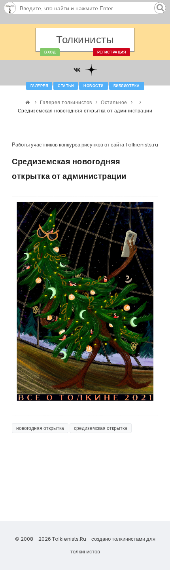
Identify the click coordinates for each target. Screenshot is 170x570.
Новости (93, 86)
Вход (49, 52)
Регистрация (111, 52)
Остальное (114, 102)
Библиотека (126, 86)
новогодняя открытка (40, 428)
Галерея (39, 86)
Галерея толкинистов (66, 102)
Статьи (66, 86)
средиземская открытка (100, 428)
